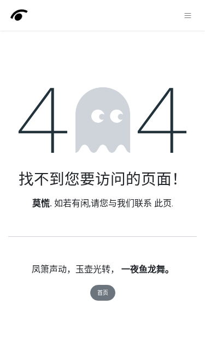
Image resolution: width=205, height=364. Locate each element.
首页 (102, 293)
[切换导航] (188, 15)
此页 (163, 203)
